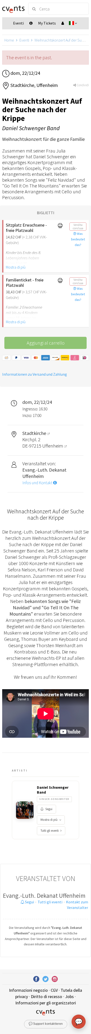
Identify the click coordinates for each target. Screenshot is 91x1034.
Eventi (24, 40)
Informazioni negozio (28, 990)
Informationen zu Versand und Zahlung (34, 374)
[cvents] (13, 9)
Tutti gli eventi (50, 831)
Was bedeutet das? (78, 239)
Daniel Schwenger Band (52, 790)
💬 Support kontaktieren (46, 1024)
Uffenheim (53, 446)
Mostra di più (15, 267)
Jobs (69, 996)
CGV (54, 990)
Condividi (82, 85)
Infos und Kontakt (37, 482)
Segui (48, 809)
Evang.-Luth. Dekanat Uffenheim (44, 895)
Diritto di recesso (46, 996)
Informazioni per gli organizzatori (45, 1003)
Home (9, 40)
